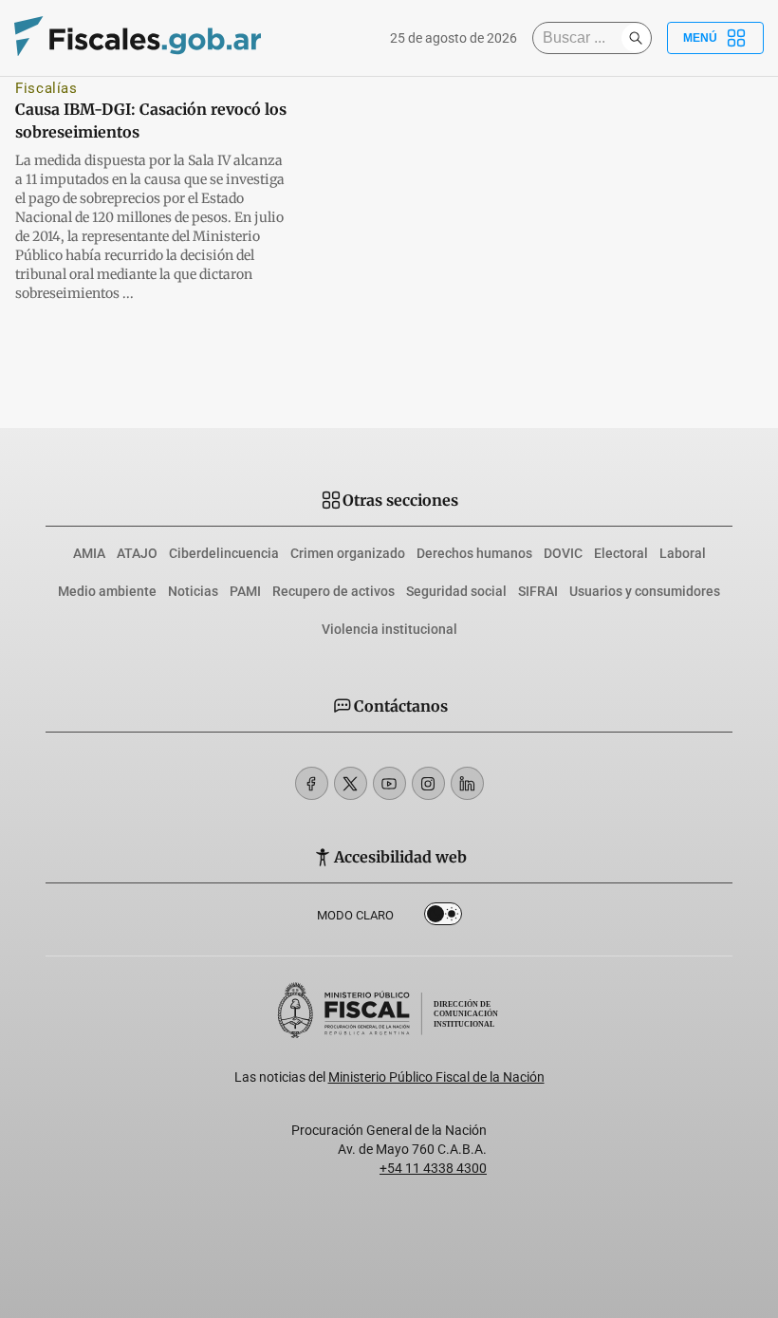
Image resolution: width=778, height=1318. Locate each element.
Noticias (193, 591)
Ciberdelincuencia (224, 553)
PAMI (245, 591)
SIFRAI (538, 591)
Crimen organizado (347, 553)
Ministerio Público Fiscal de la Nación (436, 1077)
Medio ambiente (107, 591)
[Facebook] (311, 783)
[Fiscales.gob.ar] (137, 38)
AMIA (89, 553)
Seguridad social (456, 591)
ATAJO (137, 553)
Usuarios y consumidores (644, 591)
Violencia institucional (389, 629)
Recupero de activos (333, 591)
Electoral (621, 553)
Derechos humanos (474, 553)
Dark (443, 917)
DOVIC (563, 553)
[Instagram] (428, 783)
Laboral (682, 553)
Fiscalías (46, 88)
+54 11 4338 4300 (433, 1168)
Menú (700, 38)
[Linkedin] (467, 783)
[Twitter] (350, 783)
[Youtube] (389, 783)
